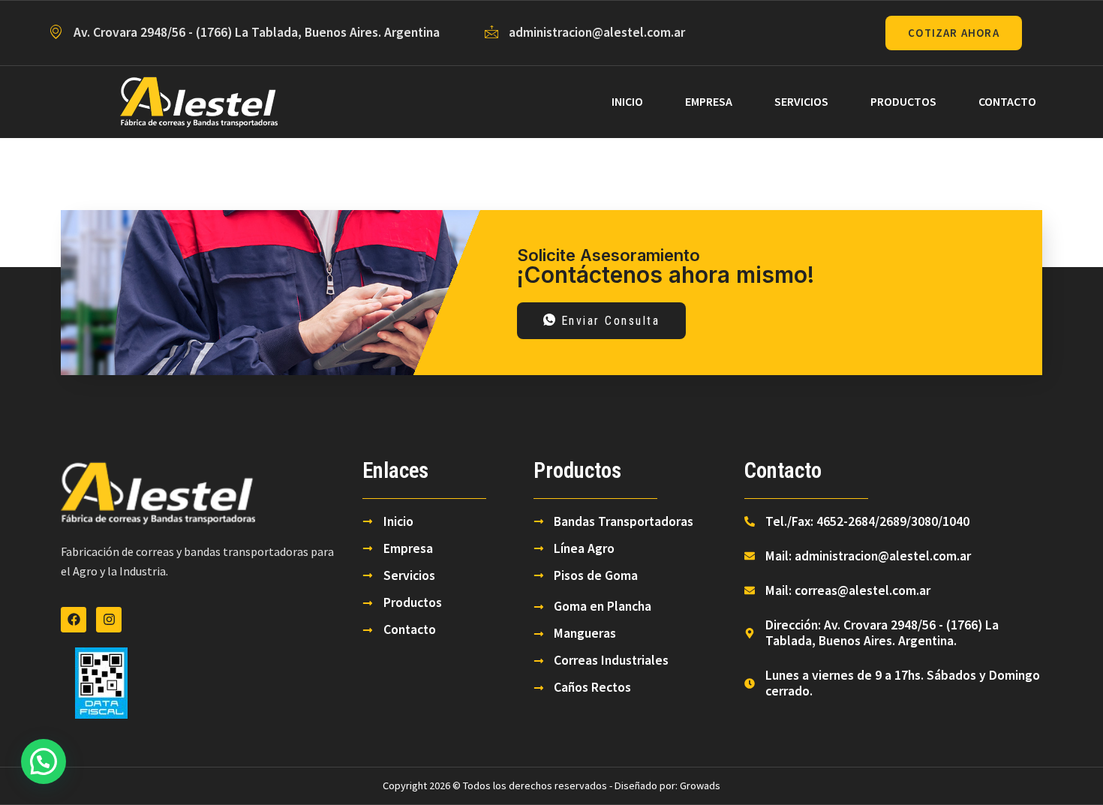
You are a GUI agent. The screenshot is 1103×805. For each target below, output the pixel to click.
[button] (43, 761)
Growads (700, 785)
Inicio (627, 101)
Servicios (801, 101)
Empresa (708, 101)
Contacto (1007, 101)
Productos (903, 101)
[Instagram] (109, 619)
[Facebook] (73, 619)
